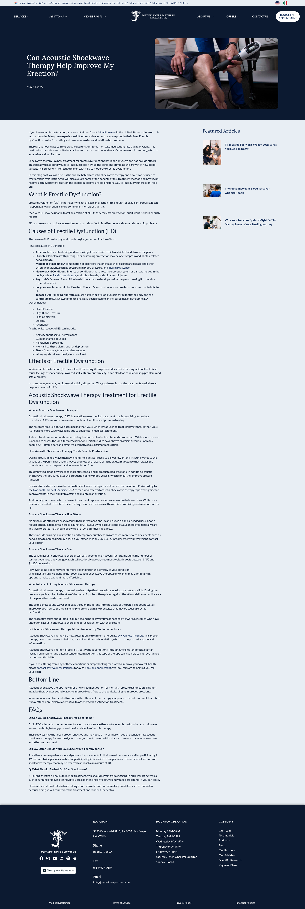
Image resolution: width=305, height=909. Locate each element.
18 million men (107, 132)
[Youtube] (55, 858)
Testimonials (226, 835)
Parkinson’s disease (64, 275)
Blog (221, 845)
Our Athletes (227, 855)
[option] (286, 3)
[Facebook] (41, 858)
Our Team (225, 830)
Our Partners (227, 850)
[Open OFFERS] (238, 16)
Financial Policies (245, 902)
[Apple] (75, 858)
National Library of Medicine (50, 489)
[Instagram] (48, 858)
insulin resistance (119, 267)
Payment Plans (228, 865)
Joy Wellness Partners (129, 635)
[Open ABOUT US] (212, 16)
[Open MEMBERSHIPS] (104, 16)
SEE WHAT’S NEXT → (177, 3)
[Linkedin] (61, 858)
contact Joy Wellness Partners (55, 667)
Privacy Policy (183, 902)
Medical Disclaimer (59, 902)
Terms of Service (121, 902)
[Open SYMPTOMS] (66, 16)
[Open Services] (28, 16)
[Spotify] (68, 858)
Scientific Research (230, 860)
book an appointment (98, 667)
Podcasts (224, 840)
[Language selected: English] (283, 3)
